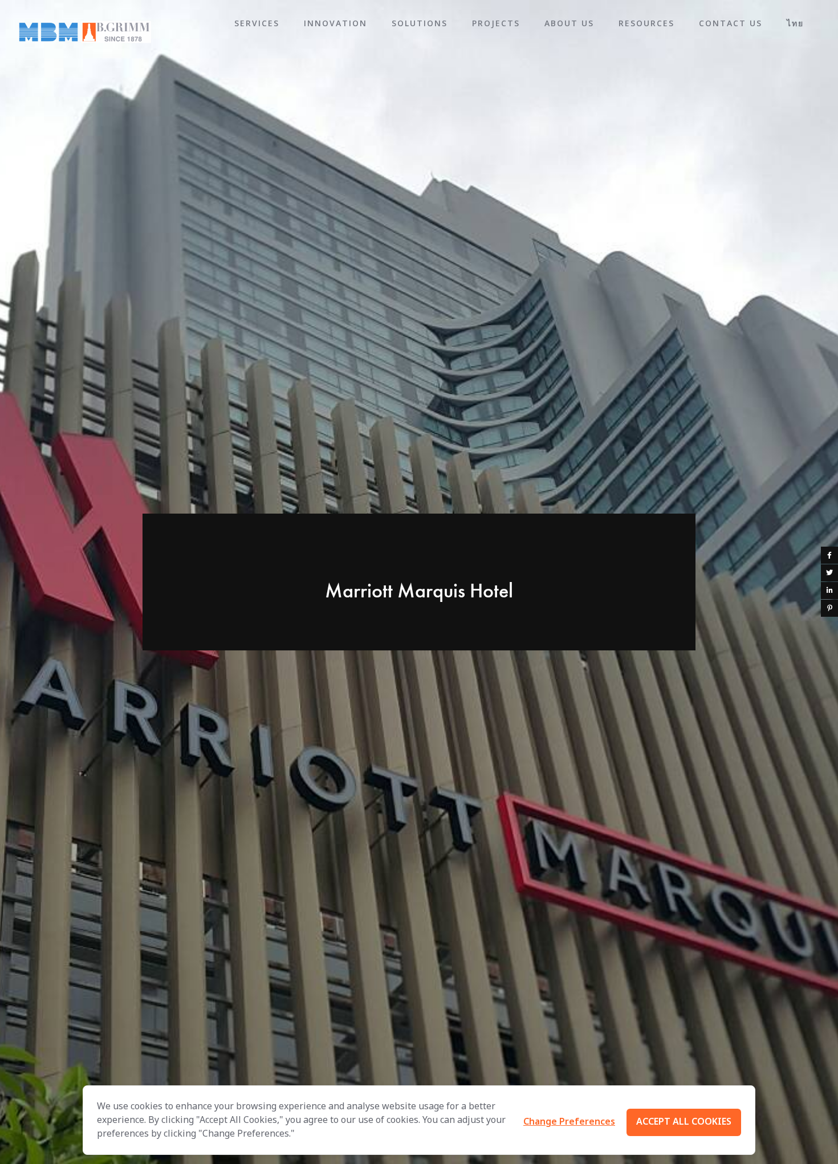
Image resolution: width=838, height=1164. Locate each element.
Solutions (420, 23)
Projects (496, 23)
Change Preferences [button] (569, 1122)
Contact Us (730, 23)
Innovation (335, 23)
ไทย (795, 23)
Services (256, 23)
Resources (646, 23)
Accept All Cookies (683, 1122)
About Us (569, 23)
